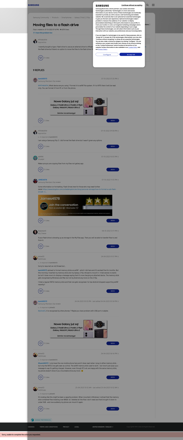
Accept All (131, 55)
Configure (107, 55)
